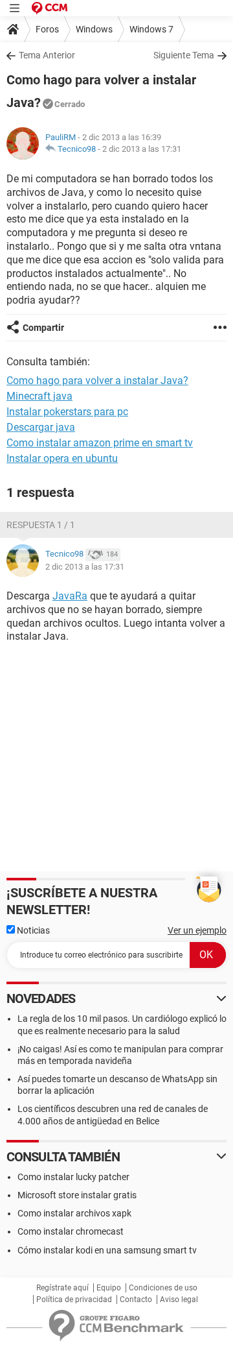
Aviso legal (179, 1299)
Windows (94, 29)
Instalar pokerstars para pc (67, 411)
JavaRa (69, 596)
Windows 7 (151, 29)
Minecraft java (39, 396)
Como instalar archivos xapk (74, 1213)
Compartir (43, 327)
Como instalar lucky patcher (73, 1177)
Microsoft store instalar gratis (77, 1195)
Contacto (136, 1299)
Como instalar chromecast (70, 1231)
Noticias (32, 930)
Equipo (108, 1287)
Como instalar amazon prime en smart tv (99, 443)
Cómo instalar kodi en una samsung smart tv (107, 1250)
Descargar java (40, 427)
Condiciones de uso (163, 1287)
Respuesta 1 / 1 (40, 525)
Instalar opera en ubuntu (62, 458)
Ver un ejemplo (197, 930)
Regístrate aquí (62, 1287)
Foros (47, 29)
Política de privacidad (74, 1299)
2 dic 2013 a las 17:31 (141, 149)
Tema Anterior (47, 55)
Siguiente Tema (183, 55)
